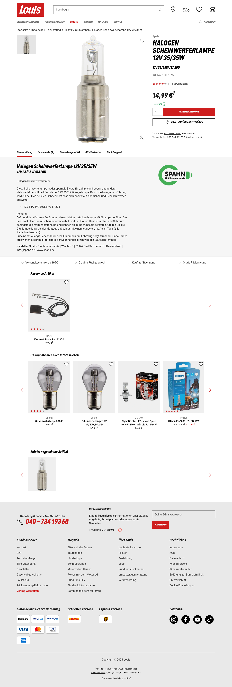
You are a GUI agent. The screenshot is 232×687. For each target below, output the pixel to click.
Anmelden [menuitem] (209, 22)
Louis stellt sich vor (130, 547)
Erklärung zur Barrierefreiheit (186, 574)
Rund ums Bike (77, 580)
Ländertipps (75, 558)
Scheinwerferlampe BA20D (49, 421)
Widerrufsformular (180, 569)
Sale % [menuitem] (74, 22)
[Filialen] (173, 9)
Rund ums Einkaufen (131, 569)
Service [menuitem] (117, 22)
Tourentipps (75, 552)
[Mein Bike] (186, 9)
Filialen (123, 552)
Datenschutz (177, 558)
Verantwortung (127, 580)
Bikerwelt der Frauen (80, 547)
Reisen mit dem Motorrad (83, 574)
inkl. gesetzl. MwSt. (172, 133)
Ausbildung (125, 558)
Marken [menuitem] (88, 22)
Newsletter (23, 569)
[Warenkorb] (212, 9)
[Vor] (210, 390)
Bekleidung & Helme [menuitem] (28, 22)
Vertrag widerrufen (28, 590)
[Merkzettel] (199, 9)
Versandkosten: (160, 137)
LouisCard (23, 580)
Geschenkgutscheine (29, 574)
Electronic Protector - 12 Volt (49, 339)
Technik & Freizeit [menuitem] (54, 22)
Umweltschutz (177, 580)
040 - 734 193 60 (46, 522)
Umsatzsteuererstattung (133, 574)
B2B (19, 552)
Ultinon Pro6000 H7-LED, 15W (183, 421)
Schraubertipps (77, 563)
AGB (172, 552)
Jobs (121, 563)
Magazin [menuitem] (103, 22)
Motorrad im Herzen (79, 569)
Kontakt (21, 547)
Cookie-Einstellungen (181, 585)
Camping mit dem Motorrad (84, 590)
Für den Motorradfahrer (81, 585)
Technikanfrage (26, 558)
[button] (160, 9)
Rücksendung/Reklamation (33, 585)
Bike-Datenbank (26, 563)
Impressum (176, 547)
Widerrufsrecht (178, 563)
